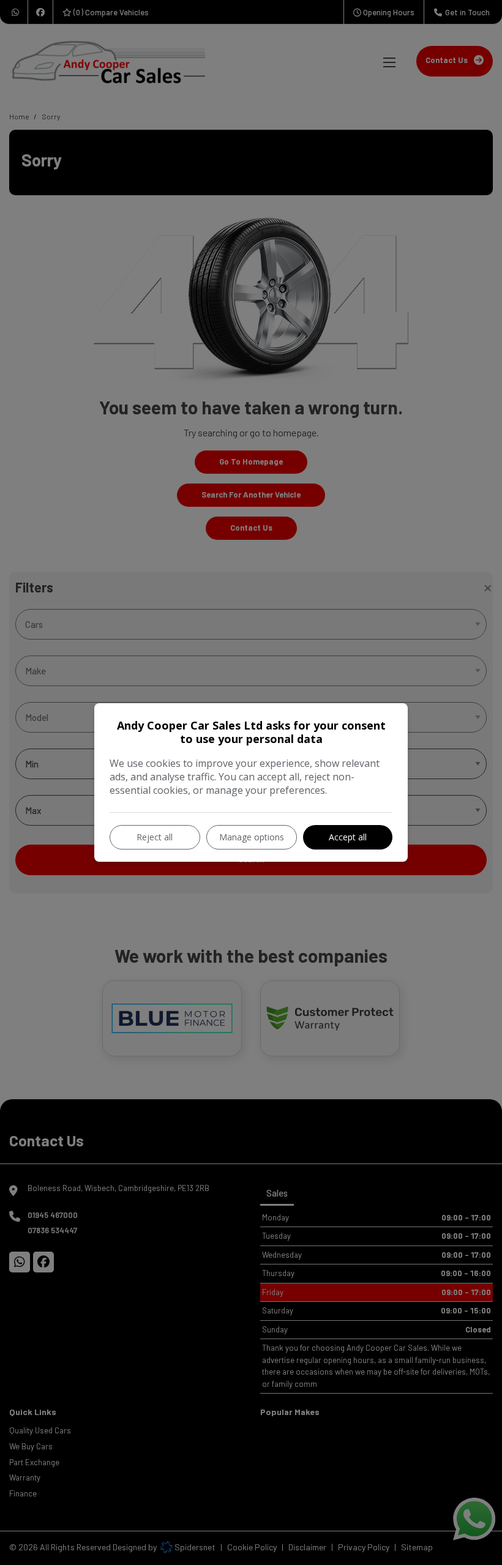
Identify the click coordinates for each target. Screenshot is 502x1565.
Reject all (155, 837)
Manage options (251, 837)
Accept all (348, 837)
